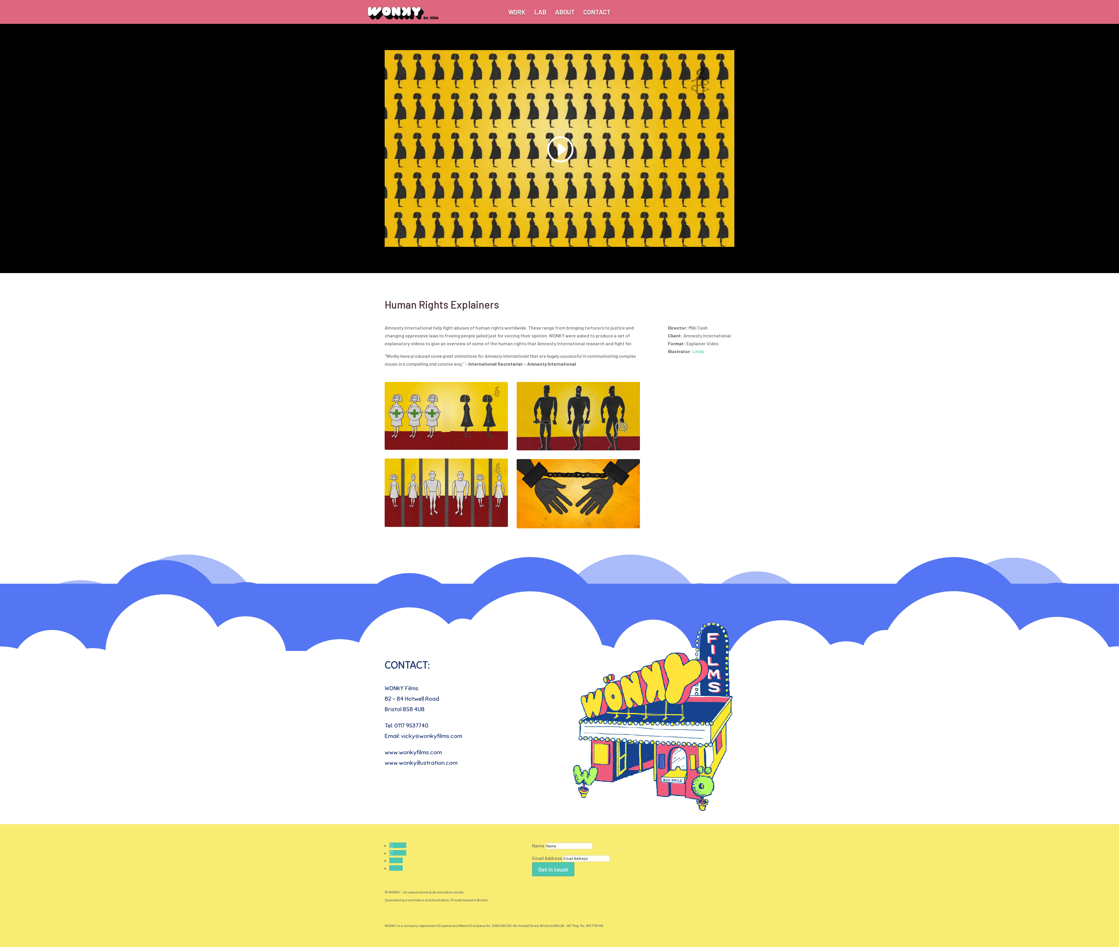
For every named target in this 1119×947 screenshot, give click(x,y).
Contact (596, 12)
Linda (698, 351)
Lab (540, 12)
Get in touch (553, 869)
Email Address (547, 858)
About (565, 12)
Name (538, 845)
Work (516, 12)
